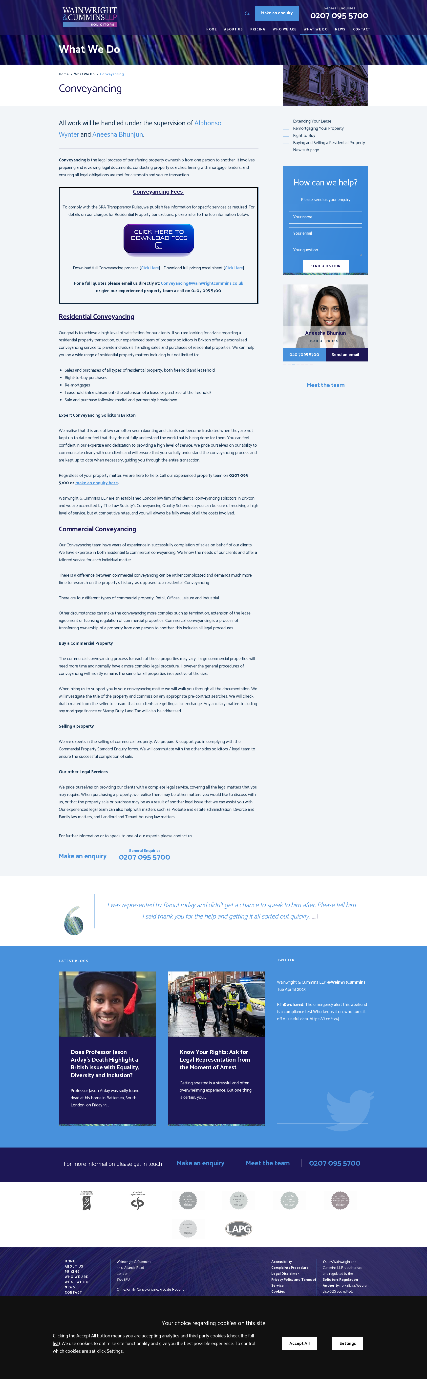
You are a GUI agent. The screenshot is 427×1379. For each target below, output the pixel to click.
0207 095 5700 (339, 16)
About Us (233, 29)
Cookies (278, 1292)
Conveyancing (112, 74)
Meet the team (326, 385)
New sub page (306, 150)
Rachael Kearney (325, 333)
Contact (361, 29)
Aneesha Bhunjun (117, 134)
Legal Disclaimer (285, 1274)
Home (211, 29)
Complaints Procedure (290, 1268)
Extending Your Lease (312, 121)
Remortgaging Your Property (318, 128)
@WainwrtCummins (346, 982)
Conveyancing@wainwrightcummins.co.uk (202, 283)
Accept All (299, 1343)
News (340, 29)
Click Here (150, 268)
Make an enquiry (277, 13)
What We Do (316, 29)
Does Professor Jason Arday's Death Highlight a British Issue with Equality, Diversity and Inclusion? (105, 1063)
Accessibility (281, 1262)
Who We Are (284, 29)
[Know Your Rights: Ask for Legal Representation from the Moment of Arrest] (216, 1004)
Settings (348, 1343)
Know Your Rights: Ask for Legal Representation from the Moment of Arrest (215, 1060)
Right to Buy (304, 135)
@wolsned (293, 1004)
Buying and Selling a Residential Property (329, 143)
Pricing (257, 29)
